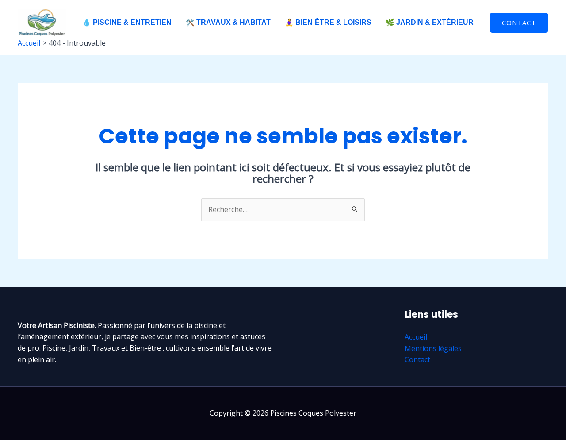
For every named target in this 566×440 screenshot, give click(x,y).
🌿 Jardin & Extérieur (430, 22)
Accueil (416, 337)
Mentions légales (433, 348)
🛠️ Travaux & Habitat (228, 22)
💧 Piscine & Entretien (127, 22)
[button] (519, 23)
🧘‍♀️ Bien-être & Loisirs (328, 22)
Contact (417, 359)
